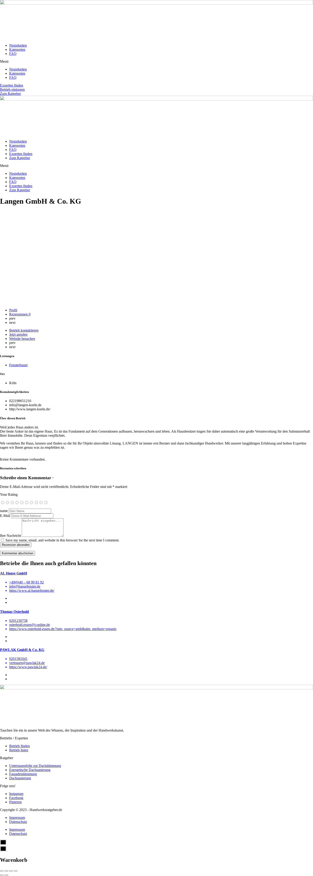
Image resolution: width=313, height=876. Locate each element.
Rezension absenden (16, 544)
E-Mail (5, 516)
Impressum (17, 818)
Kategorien (17, 49)
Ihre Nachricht (10, 536)
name (4, 511)
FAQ (12, 54)
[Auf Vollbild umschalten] (11, 871)
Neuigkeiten (18, 45)
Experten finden (20, 154)
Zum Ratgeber (19, 158)
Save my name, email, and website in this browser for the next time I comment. (62, 540)
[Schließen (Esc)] (2, 871)
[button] (156, 61)
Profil (13, 310)
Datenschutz (18, 822)
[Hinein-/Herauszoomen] (15, 871)
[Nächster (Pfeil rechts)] (6, 875)
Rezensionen (19, 314)
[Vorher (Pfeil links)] (2, 875)
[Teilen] (6, 871)
